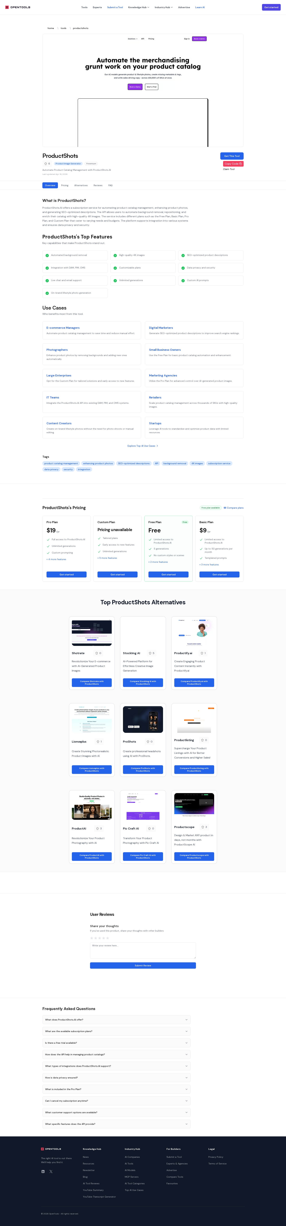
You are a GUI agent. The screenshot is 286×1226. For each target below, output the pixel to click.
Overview (50, 185)
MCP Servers (132, 1176)
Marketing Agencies (163, 375)
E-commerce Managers (63, 328)
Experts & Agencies (177, 1163)
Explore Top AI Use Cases (141, 445)
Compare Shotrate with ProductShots (92, 682)
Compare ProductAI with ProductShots (92, 856)
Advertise (184, 7)
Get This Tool (232, 156)
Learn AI (200, 7)
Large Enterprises (59, 375)
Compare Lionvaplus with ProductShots (91, 769)
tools (63, 28)
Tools (84, 7)
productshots (80, 28)
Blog (85, 1176)
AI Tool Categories (135, 1183)
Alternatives (81, 185)
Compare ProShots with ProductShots (143, 769)
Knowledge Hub (137, 7)
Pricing (64, 185)
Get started (271, 7)
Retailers (155, 397)
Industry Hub (162, 7)
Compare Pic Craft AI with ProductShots (143, 856)
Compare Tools (175, 1176)
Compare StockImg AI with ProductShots (143, 682)
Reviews (98, 185)
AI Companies (132, 1156)
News (86, 1156)
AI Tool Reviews (91, 1183)
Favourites (172, 1183)
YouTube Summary (93, 1190)
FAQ (110, 185)
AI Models (130, 1170)
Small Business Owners (165, 350)
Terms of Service (217, 1163)
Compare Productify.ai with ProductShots (194, 682)
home (51, 28)
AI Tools (129, 1163)
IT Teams (53, 397)
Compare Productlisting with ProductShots (194, 769)
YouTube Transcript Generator (99, 1196)
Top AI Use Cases (134, 1190)
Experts (97, 7)
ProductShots (60, 155)
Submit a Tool (115, 7)
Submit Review (143, 965)
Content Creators (59, 423)
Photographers (57, 350)
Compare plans (235, 507)
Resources (88, 1163)
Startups (155, 423)
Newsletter (89, 1170)
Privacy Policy (215, 1156)
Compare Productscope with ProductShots (194, 856)
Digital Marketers (161, 328)
